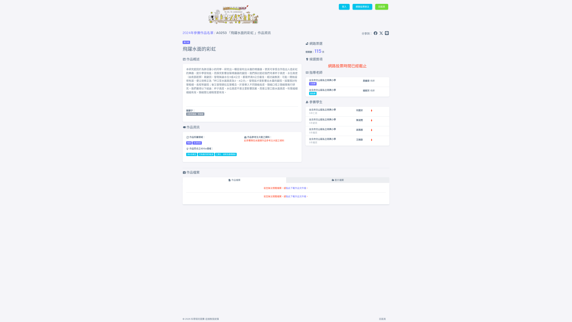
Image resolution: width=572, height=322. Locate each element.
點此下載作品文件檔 (296, 188)
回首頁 (381, 6)
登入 (344, 6)
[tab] (234, 180)
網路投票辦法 (362, 6)
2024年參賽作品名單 (198, 33)
